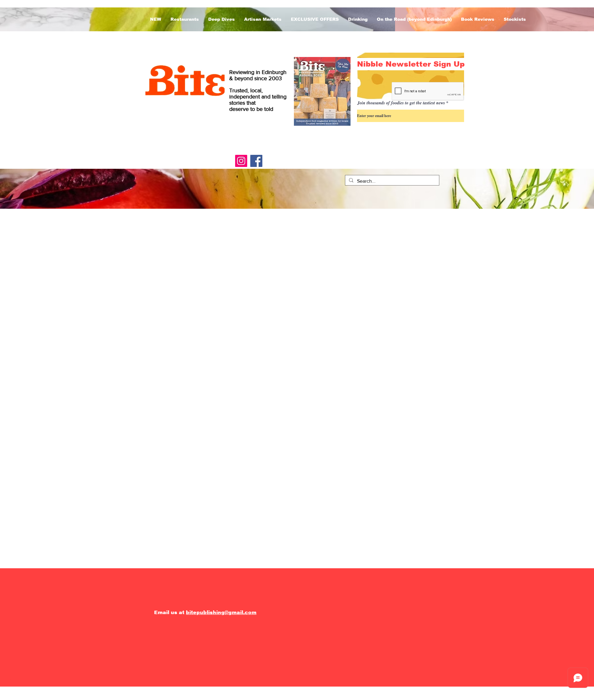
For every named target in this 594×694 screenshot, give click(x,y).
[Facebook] (256, 161)
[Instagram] (241, 161)
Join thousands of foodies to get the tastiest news (401, 103)
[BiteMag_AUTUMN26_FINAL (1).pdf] (322, 92)
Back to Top (11, 667)
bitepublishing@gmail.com (221, 612)
